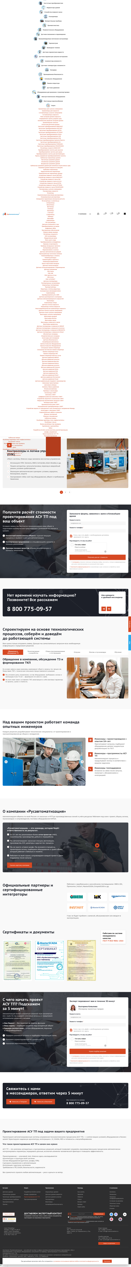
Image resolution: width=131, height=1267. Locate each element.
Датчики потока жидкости (50, 304)
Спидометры (50, 214)
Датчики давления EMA (50, 371)
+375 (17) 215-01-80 (76, 1230)
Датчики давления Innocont (50, 359)
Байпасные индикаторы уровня (50, 158)
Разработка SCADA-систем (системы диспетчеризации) (14, 449)
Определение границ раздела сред (50, 118)
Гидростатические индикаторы (50, 171)
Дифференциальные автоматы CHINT (50, 396)
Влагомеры (49, 1202)
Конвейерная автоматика (50, 342)
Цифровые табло (50, 228)
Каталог (5, 1188)
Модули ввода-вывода (50, 232)
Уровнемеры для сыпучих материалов (50, 109)
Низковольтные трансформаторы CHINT (50, 406)
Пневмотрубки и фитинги (50, 259)
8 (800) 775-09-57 (106, 1230)
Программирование (14, 455)
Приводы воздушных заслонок (50, 246)
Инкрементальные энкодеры (50, 336)
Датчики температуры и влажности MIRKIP (50, 326)
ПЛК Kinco (50, 277)
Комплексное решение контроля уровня (50, 120)
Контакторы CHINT (50, 393)
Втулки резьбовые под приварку (14, 443)
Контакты (112, 1192)
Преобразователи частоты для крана (50, 152)
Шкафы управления (14, 451)
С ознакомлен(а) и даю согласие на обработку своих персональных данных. (95, 568)
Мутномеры (50, 301)
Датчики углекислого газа (50, 224)
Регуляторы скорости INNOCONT (50, 148)
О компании (113, 1188)
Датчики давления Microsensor (50, 377)
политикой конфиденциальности (89, 1261)
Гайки (14, 447)
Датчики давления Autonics (50, 365)
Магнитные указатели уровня (50, 160)
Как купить (81, 1192)
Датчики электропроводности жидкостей (50, 299)
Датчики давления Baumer (50, 361)
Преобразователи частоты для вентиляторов (50, 154)
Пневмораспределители (50, 261)
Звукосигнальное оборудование (50, 346)
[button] (61, 492)
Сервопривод (50, 293)
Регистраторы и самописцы (50, 201)
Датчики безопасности (50, 340)
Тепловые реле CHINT (50, 402)
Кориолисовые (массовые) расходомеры (50, 195)
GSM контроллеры (50, 236)
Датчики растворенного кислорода (50, 297)
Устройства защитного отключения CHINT (50, 398)
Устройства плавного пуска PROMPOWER (50, 187)
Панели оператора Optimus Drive (50, 355)
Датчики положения (50, 269)
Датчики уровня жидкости (53, 1194)
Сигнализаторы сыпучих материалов (50, 113)
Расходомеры (49, 1199)
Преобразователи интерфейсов (50, 242)
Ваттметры (50, 207)
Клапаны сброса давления (50, 387)
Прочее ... (5, 1204)
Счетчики (50, 212)
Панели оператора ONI (50, 353)
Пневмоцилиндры (50, 257)
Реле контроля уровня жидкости (50, 116)
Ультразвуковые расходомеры (50, 197)
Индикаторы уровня (9, 1194)
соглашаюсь (76, 562)
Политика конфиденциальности (116, 1197)
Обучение (118, 652)
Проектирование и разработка (33, 652)
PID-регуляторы (50, 222)
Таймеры (50, 216)
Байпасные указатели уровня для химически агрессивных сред (50, 165)
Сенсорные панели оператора (50, 348)
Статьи (80, 1199)
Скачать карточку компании (19, 865)
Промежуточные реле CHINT (50, 404)
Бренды (80, 1204)
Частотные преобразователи (12, 1197)
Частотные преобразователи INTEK (50, 130)
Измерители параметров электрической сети (50, 199)
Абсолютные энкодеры (50, 334)
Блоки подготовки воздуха (50, 263)
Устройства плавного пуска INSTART (50, 175)
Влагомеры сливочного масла (50, 322)
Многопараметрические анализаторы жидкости (50, 308)
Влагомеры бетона (50, 318)
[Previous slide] (6, 761)
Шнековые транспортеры (50, 383)
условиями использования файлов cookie (66, 1261)
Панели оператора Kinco (50, 351)
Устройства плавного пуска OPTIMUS (50, 185)
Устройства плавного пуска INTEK (50, 183)
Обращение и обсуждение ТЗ (13, 652)
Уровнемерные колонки (50, 122)
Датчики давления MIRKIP (50, 357)
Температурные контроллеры (50, 283)
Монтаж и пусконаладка (97, 652)
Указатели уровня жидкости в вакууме (50, 167)
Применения (49, 1188)
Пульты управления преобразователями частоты (50, 156)
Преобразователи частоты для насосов (50, 150)
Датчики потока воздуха (50, 265)
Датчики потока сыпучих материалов (50, 310)
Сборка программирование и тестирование (55, 652)
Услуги (26, 1188)
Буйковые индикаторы (50, 169)
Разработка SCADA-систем (32, 1192)
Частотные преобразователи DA (50, 142)
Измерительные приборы (11, 1199)
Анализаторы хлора (50, 302)
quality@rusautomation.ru (111, 1239)
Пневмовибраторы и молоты (50, 255)
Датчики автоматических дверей (50, 252)
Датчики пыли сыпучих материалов (50, 312)
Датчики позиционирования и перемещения (50, 267)
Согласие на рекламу (116, 1201)
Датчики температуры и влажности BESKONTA (50, 330)
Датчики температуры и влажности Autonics (50, 328)
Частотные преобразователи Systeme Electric (50, 140)
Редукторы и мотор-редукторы (50, 289)
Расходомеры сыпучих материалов (50, 189)
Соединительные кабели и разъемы (50, 412)
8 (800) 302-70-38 (106, 1238)
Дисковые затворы (50, 385)
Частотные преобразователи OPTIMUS (50, 132)
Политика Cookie (115, 1203)
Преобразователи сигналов (50, 226)
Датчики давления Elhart (50, 375)
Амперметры (50, 203)
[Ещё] (90, 214)
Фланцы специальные (50, 416)
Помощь (80, 1188)
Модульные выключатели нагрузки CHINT (50, 400)
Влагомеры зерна (50, 320)
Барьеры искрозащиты (50, 244)
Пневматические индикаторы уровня (50, 173)
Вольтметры (50, 205)
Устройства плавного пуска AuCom (50, 181)
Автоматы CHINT (50, 395)
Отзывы (112, 1208)
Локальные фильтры (50, 389)
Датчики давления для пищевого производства (50, 381)
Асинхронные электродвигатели (50, 291)
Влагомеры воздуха (50, 316)
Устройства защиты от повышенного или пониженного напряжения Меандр (50, 408)
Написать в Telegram (19, 1102)
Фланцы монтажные (50, 414)
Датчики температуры (50, 281)
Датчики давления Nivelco (50, 363)
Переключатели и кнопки (50, 250)
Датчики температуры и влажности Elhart (50, 332)
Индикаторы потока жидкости (50, 306)
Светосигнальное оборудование (50, 344)
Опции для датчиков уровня (50, 124)
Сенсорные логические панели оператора (50, 349)
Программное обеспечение (50, 230)
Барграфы (50, 218)
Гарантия (80, 1194)
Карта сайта (81, 1207)
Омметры (50, 209)
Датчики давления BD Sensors (50, 367)
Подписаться (99, 1214)
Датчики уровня (8, 1192)
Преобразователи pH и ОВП (50, 295)
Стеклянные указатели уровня (50, 162)
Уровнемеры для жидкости (50, 111)
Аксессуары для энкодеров (50, 338)
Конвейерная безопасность (54, 1204)
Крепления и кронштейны (14, 445)
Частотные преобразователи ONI (50, 136)
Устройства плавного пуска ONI (50, 179)
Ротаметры (50, 193)
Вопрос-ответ (82, 1202)
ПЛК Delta (50, 271)
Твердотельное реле (50, 238)
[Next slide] (82, 761)
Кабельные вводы (14, 437)
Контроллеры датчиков (50, 248)
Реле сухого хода (50, 240)
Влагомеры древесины (50, 324)
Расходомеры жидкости (50, 191)
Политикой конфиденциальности (80, 567)
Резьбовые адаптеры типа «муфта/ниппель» (14, 439)
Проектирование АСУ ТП (14, 453)
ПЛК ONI (50, 273)
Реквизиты (113, 1194)
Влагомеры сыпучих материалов (50, 314)
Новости (80, 1197)
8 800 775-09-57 (29, 608)
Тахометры (50, 210)
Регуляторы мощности (50, 234)
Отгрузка (77, 652)
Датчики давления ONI (50, 373)
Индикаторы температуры (50, 285)
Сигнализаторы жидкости (50, 115)
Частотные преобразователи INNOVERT (50, 126)
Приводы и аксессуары (50, 391)
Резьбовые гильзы (14, 441)
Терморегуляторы (50, 287)
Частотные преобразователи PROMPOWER (50, 146)
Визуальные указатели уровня (50, 163)
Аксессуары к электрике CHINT (50, 410)
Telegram (120, 1214)
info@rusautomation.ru (110, 1231)
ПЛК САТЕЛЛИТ (50, 279)
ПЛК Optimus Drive (50, 275)
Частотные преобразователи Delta (50, 134)
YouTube (116, 1219)
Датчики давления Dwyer (50, 379)
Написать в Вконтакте (44, 1102)
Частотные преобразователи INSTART (50, 128)
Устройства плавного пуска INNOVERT (50, 177)
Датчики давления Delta (50, 369)
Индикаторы (50, 220)
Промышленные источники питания (50, 254)
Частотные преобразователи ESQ (50, 138)
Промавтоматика (8, 1202)
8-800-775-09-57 (15, 1230)
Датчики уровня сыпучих (53, 1197)
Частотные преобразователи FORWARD (50, 144)
